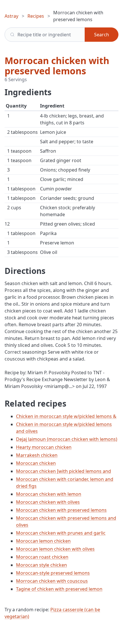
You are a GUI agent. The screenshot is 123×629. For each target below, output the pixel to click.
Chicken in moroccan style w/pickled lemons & (66, 416)
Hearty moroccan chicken (44, 447)
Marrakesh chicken (36, 455)
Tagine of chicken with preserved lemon (59, 589)
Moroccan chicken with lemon (48, 494)
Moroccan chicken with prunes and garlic (61, 533)
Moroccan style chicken (41, 565)
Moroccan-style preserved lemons (53, 573)
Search (101, 34)
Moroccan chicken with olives (48, 502)
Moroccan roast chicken (42, 557)
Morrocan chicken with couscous (52, 581)
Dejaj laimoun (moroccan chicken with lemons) (66, 439)
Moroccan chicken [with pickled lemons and (63, 471)
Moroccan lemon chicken (43, 541)
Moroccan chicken (36, 463)
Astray (11, 16)
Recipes (35, 16)
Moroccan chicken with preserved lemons (61, 510)
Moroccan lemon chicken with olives (55, 549)
